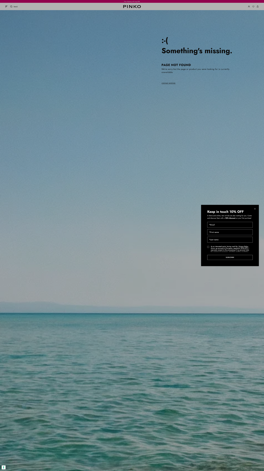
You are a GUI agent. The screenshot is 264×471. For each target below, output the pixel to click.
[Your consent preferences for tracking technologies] (4, 467)
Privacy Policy (243, 246)
